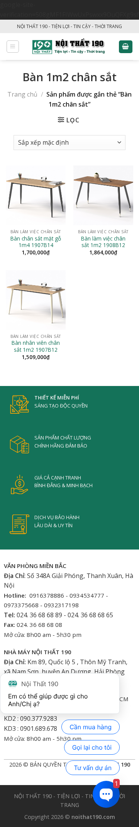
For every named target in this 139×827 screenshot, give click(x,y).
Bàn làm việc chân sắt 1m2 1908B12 (103, 242)
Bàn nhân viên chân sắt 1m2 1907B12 (36, 346)
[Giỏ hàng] (126, 46)
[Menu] (13, 46)
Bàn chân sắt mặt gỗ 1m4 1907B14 (35, 242)
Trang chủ (22, 94)
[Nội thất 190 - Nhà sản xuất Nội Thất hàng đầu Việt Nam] (68, 46)
